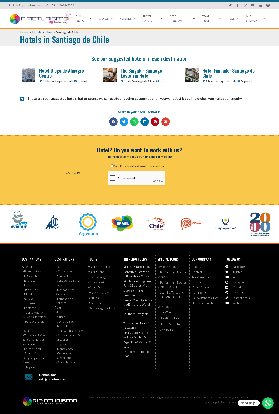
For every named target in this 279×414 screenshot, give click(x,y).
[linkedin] (260, 5)
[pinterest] (245, 5)
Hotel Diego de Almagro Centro (61, 73)
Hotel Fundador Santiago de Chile (228, 73)
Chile (46, 81)
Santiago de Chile (62, 81)
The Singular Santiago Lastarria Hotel (141, 73)
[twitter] (230, 5)
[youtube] (252, 5)
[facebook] (237, 5)
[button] (113, 121)
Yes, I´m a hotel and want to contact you (139, 166)
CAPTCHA (72, 172)
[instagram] (268, 5)
